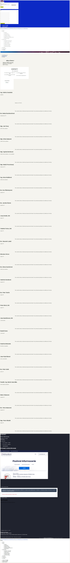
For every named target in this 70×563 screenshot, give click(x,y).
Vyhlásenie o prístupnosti (4, 532)
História (5, 32)
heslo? (14, 8)
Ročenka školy (6, 38)
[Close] (0, 3)
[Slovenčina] (3, 0)
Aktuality (3, 47)
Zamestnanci (6, 33)
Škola (3, 31)
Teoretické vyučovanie (8, 40)
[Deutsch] (2, 0)
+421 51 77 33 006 (5, 25)
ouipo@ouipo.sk (4, 561)
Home (3, 30)
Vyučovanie (4, 39)
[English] (1, 0)
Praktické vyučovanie (7, 41)
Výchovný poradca (7, 46)
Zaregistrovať (2, 23)
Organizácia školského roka (9, 37)
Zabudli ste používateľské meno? (7, 8)
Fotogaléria (4, 48)
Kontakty (3, 49)
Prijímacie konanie (7, 44)
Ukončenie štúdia (7, 45)
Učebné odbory (6, 552)
